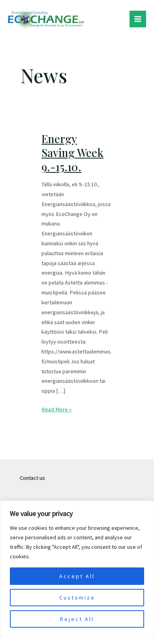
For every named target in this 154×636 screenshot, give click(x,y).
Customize (77, 597)
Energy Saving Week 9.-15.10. (72, 152)
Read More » (56, 409)
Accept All (77, 576)
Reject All (77, 619)
